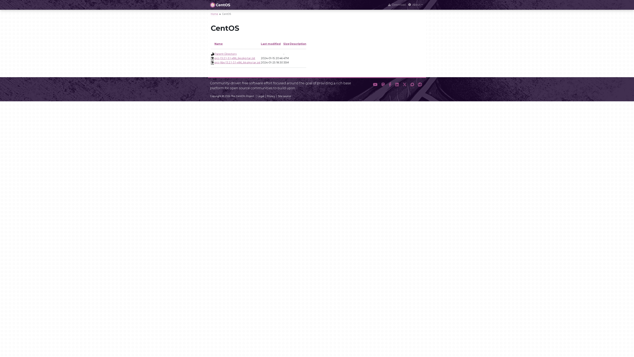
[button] (375, 85)
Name (218, 43)
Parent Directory (225, 54)
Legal (261, 96)
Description (298, 43)
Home (214, 14)
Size (286, 43)
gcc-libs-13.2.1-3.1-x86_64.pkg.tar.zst (237, 62)
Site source (284, 96)
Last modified (271, 43)
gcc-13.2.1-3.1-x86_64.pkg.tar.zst (234, 58)
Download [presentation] (399, 4)
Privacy (271, 96)
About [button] (416, 4)
